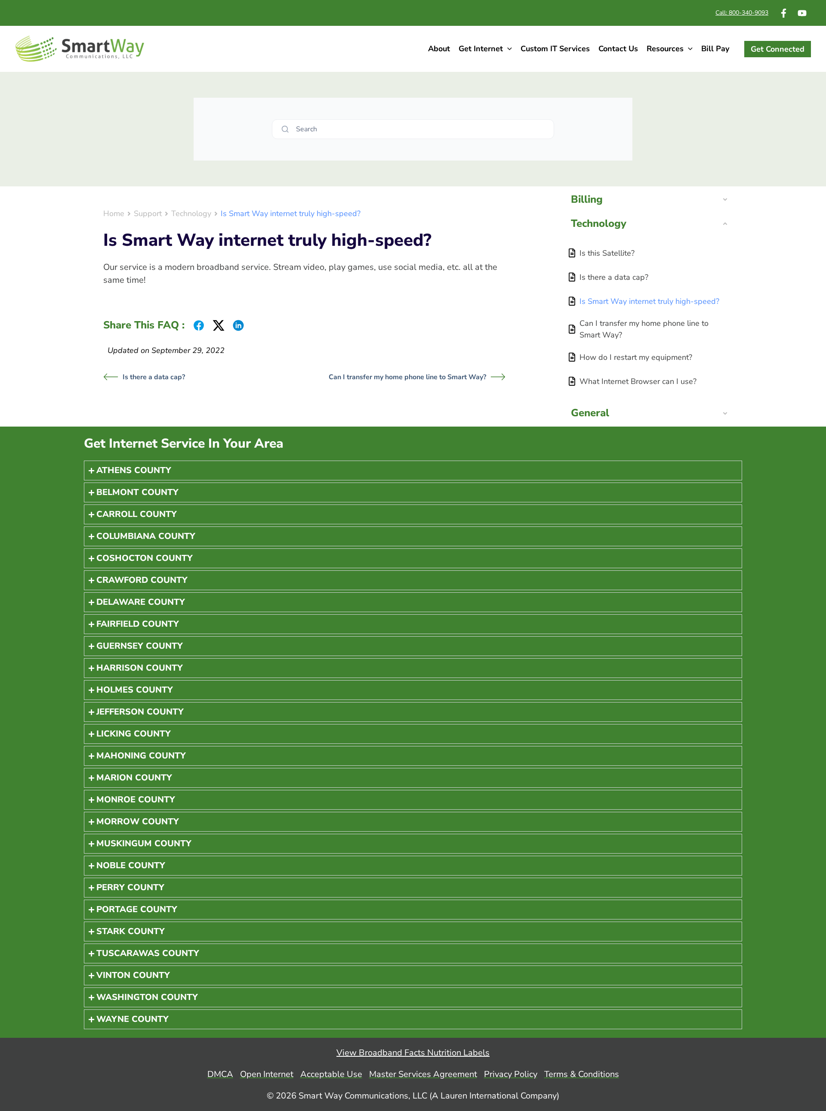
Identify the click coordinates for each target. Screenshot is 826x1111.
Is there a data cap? (154, 377)
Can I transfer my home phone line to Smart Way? (407, 377)
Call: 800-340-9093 (741, 13)
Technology (191, 213)
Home (113, 213)
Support (148, 213)
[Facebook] (783, 13)
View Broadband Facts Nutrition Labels (413, 1052)
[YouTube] (802, 13)
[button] (507, 49)
